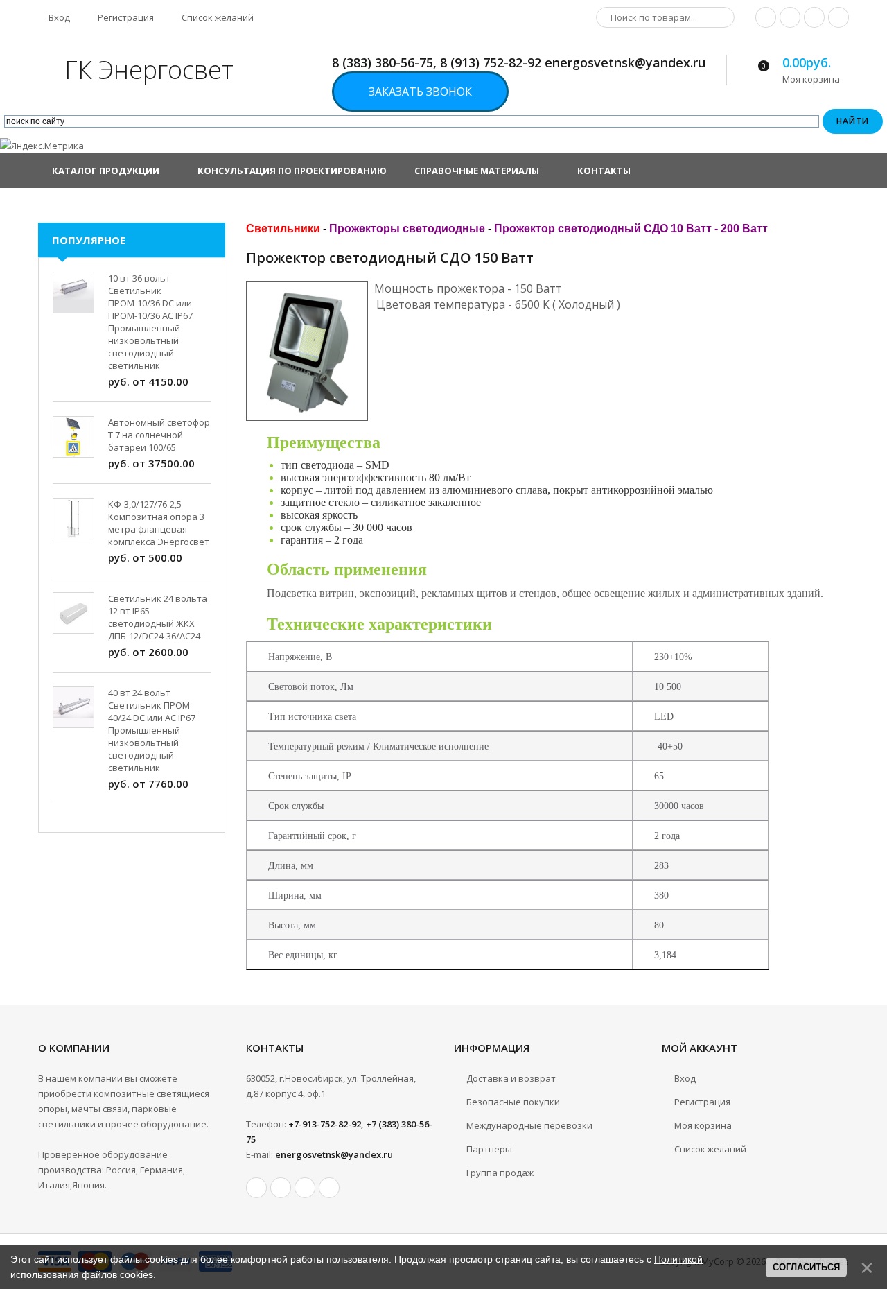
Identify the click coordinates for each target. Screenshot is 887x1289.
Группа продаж (500, 1172)
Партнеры (489, 1149)
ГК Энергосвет (149, 70)
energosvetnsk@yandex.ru (334, 1154)
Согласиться (806, 1267)
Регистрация (125, 17)
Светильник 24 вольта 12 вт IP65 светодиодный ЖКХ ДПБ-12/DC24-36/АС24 (157, 617)
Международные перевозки (529, 1125)
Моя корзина (703, 1125)
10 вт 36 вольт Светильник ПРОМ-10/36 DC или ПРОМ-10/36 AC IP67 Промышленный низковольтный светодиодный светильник (150, 322)
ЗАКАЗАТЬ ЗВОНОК (420, 91)
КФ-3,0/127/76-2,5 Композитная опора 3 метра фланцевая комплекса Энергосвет (158, 523)
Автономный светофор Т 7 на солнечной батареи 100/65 (159, 434)
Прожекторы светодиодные (407, 228)
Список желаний (216, 17)
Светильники (283, 228)
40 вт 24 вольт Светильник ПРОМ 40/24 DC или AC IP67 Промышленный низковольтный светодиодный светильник (151, 730)
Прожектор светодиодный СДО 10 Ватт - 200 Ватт (631, 228)
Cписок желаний (710, 1149)
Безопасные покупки (513, 1102)
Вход (58, 17)
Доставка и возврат (511, 1078)
